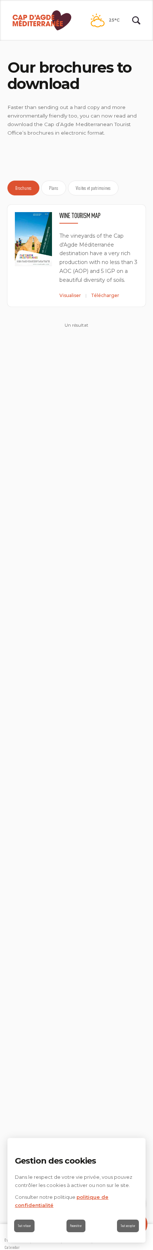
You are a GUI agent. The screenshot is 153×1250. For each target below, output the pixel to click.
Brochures (23, 188)
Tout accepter (128, 1226)
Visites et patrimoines (93, 188)
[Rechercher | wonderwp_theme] (136, 20)
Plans (53, 188)
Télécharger (105, 295)
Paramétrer (76, 1226)
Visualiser (70, 295)
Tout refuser (24, 1226)
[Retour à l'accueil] (41, 20)
